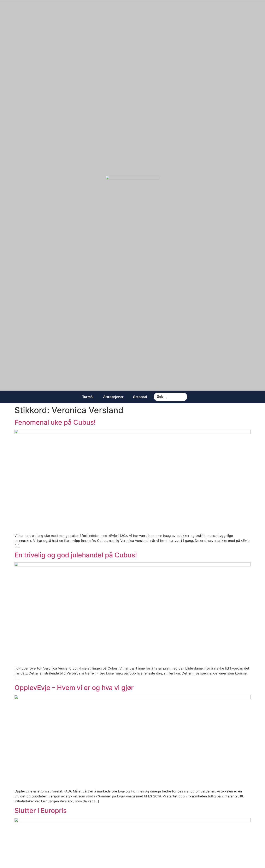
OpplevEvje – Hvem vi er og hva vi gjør (74, 688)
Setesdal (140, 397)
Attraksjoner (113, 397)
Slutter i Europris (40, 811)
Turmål (88, 397)
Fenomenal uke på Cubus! (55, 422)
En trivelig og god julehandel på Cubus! (75, 555)
